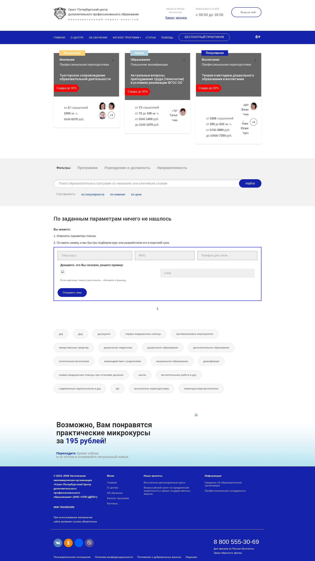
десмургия (104, 333)
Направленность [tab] (172, 168)
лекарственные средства (74, 347)
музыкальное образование (172, 361)
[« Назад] (149, 309)
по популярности (92, 194)
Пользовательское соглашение (72, 557)
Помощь (167, 37)
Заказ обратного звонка (228, 552)
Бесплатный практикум (204, 37)
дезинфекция (211, 361)
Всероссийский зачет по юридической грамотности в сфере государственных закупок (167, 490)
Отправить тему (72, 292)
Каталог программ (126, 37)
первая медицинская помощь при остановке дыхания (91, 374)
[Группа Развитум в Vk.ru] (58, 543)
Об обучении (98, 37)
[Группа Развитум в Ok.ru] (68, 543)
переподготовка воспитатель (201, 388)
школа (142, 374)
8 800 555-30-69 (236, 541)
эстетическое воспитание (74, 361)
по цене (136, 194)
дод (80, 333)
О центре (77, 37)
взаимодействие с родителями (122, 361)
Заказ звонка (175, 18)
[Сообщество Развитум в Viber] (89, 543)
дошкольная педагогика (118, 347)
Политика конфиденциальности (114, 557)
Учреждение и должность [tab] (127, 168)
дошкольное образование (162, 347)
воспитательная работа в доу (178, 374)
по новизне (117, 194)
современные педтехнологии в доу (80, 388)
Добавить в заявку (74, 131)
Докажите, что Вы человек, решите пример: (92, 265)
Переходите (66, 453)
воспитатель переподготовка (151, 388)
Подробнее (103, 131)
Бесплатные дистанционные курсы (164, 482)
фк (117, 388)
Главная (59, 37)
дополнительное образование (211, 347)
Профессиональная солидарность (225, 490)
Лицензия (191, 557)
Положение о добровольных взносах (159, 557)
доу (61, 333)
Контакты (112, 503)
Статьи (151, 37)
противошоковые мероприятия (194, 333)
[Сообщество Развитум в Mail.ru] (79, 543)
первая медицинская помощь (143, 333)
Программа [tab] (87, 168)
